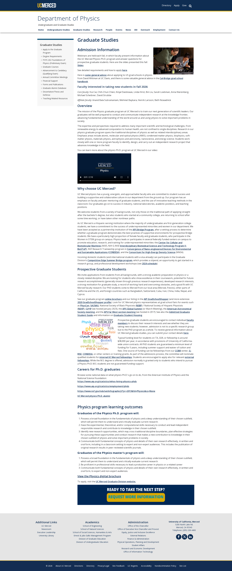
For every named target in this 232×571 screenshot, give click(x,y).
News (128, 30)
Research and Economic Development (138, 548)
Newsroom (46, 529)
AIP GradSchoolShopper (156, 299)
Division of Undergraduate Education (92, 542)
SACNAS (94, 305)
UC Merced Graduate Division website (115, 481)
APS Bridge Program (143, 229)
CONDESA (88, 354)
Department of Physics (68, 19)
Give (184, 5)
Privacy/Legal (103, 566)
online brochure (113, 299)
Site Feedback (118, 566)
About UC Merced (63, 566)
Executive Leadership (46, 532)
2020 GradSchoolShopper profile (94, 302)
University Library (46, 535)
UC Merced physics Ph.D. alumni (93, 395)
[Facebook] (179, 537)
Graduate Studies (81, 30)
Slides (80, 65)
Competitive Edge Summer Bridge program (110, 260)
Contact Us (174, 30)
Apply (177, 5)
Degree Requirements (52, 56)
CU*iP (89, 308)
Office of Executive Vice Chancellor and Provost (138, 529)
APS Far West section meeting (119, 312)
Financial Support (50, 81)
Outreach (145, 30)
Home (41, 30)
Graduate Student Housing (128, 315)
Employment (159, 30)
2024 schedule (149, 263)
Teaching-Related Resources (55, 98)
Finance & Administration (138, 538)
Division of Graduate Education (92, 538)
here (124, 70)
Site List (182, 566)
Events (119, 30)
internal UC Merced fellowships (115, 357)
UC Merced (46, 526)
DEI (135, 30)
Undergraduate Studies (58, 30)
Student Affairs (138, 545)
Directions (78, 566)
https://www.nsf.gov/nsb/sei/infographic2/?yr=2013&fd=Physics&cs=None (116, 391)
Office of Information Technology (138, 551)
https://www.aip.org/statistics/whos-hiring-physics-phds (107, 381)
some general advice (96, 75)
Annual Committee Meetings (55, 77)
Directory (166, 5)
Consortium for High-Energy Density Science (152, 252)
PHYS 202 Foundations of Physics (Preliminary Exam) (54, 61)
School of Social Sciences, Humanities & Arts (92, 532)
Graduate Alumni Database (54, 88)
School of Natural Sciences (92, 529)
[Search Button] (190, 6)
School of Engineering (92, 526)
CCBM (178, 350)
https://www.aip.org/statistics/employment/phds (103, 386)
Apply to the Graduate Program (52, 51)
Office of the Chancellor (138, 526)
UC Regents (133, 566)
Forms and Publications (53, 84)
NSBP (139, 305)
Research (97, 30)
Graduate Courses (51, 67)
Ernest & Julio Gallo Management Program (92, 535)
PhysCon (84, 305)
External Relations (138, 535)
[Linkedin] (190, 537)
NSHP (81, 308)
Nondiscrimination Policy (165, 566)
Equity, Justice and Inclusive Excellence (138, 532)
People (109, 30)
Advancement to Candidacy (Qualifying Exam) (55, 72)
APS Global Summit (132, 308)
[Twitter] (184, 536)
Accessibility (146, 566)
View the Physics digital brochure (99, 476)
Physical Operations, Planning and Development (138, 542)
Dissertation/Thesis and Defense (53, 93)
